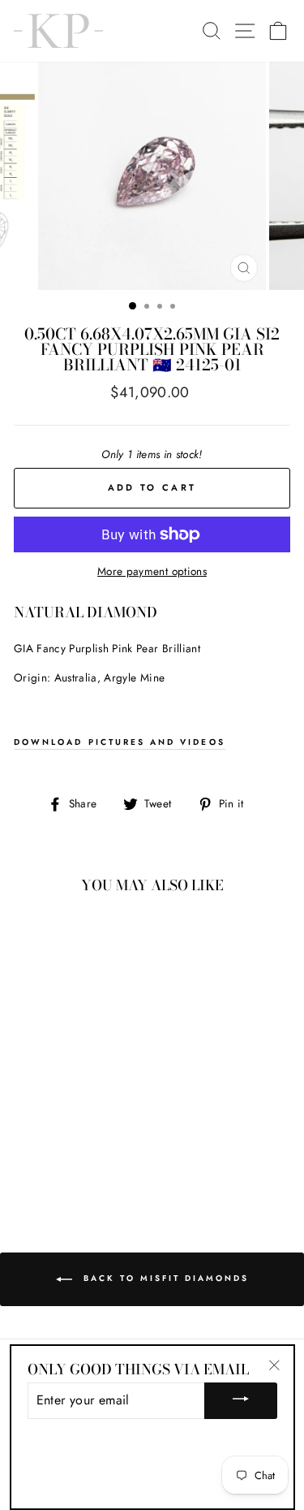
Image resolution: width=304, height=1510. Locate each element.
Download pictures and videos (119, 742)
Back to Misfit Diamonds (164, 1279)
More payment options (152, 571)
